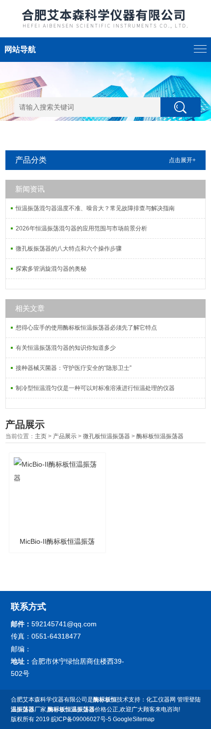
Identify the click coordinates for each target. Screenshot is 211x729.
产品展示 (65, 436)
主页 (41, 436)
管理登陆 (189, 699)
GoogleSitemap (134, 719)
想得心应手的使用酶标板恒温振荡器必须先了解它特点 (86, 327)
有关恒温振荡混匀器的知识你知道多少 (66, 347)
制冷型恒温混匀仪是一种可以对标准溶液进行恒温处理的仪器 (95, 388)
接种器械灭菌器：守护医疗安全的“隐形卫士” (74, 367)
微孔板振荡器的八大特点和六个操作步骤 (69, 248)
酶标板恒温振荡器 (160, 436)
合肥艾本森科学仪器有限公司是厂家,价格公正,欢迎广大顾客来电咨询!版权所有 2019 (95, 709)
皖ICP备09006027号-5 (81, 719)
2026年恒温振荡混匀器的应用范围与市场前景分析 (81, 228)
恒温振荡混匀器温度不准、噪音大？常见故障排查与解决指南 (95, 208)
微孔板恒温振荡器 (106, 436)
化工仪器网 (161, 699)
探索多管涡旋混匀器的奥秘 (51, 268)
